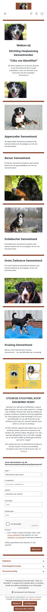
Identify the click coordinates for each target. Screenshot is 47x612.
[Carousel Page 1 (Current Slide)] (16, 388)
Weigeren (17, 603)
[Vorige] (6, 376)
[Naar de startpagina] (23, 6)
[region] (23, 376)
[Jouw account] (36, 13)
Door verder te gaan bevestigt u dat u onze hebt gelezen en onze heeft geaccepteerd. (24, 535)
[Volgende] (40, 376)
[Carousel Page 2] (20, 388)
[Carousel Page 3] (23, 388)
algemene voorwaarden (16, 537)
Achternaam (9, 511)
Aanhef (7, 490)
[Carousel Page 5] (31, 388)
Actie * (7, 471)
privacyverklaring (14, 535)
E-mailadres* (9, 480)
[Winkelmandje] (42, 13)
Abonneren (36, 549)
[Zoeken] (31, 13)
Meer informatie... (35, 599)
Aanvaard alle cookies (24, 609)
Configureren (30, 603)
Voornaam (8, 501)
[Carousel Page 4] (27, 388)
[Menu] (5, 13)
